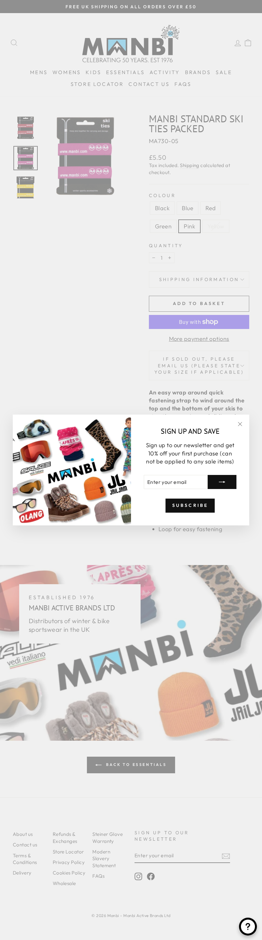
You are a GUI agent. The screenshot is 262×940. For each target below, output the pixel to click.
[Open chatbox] (248, 927)
